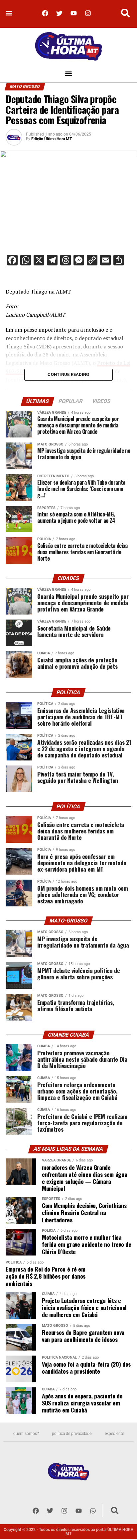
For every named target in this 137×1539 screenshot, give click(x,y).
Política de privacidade (71, 1433)
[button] (8, 13)
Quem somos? (26, 1433)
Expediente (114, 1433)
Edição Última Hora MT (51, 139)
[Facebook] (45, 13)
